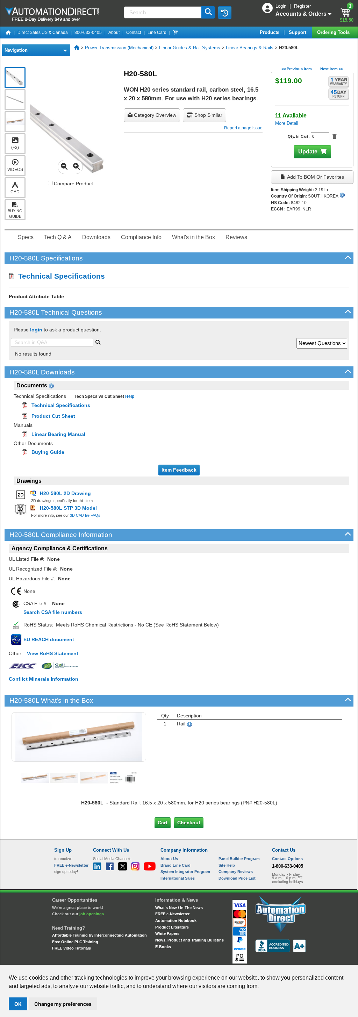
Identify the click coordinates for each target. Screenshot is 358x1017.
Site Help (227, 865)
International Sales (177, 878)
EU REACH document (48, 639)
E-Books (163, 947)
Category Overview (154, 115)
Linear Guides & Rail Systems (189, 47)
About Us (169, 859)
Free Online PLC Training (75, 942)
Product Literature (172, 927)
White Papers (167, 933)
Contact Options (287, 859)
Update (307, 152)
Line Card (157, 32)
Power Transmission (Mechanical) (119, 47)
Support (298, 32)
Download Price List (237, 878)
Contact (133, 32)
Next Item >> (331, 69)
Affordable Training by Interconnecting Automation (99, 935)
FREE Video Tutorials (71, 948)
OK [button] (18, 1004)
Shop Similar (207, 115)
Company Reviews (236, 871)
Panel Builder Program (239, 859)
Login (281, 6)
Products (270, 32)
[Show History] (224, 12)
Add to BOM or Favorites (315, 177)
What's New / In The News (179, 907)
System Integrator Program (185, 871)
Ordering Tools (334, 32)
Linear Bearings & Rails (249, 47)
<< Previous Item (296, 69)
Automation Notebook (175, 920)
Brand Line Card (175, 865)
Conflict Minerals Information (43, 679)
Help (129, 396)
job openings (91, 914)
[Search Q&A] (97, 341)
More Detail (286, 123)
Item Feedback (179, 470)
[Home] (8, 32)
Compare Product (72, 183)
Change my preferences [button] (63, 1004)
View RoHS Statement (52, 653)
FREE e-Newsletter (172, 914)
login (36, 329)
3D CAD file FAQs (85, 515)
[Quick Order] (175, 32)
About (114, 32)
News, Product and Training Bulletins (189, 940)
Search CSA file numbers (52, 612)
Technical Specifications (59, 276)
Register (302, 6)
